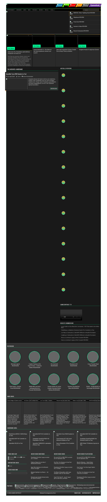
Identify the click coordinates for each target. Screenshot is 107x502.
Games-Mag (18, 487)
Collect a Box (69, 488)
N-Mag (17, 488)
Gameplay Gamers (26, 487)
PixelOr (61, 487)
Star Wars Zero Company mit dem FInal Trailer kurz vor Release (62, 462)
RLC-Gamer (52, 488)
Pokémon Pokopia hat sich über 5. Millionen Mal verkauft (38, 462)
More (24, 10)
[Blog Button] (70, 486)
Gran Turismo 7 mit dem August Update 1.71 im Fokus (86, 467)
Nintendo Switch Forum (76, 487)
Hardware (18, 10)
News (29, 10)
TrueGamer (67, 487)
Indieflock (22, 488)
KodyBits (28, 488)
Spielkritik (85, 487)
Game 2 (34, 487)
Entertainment (10, 10)
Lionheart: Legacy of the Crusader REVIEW (77, 337)
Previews (34, 10)
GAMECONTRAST (16, 493)
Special (46, 10)
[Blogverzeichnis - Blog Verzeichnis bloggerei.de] (28, 485)
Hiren (54, 493)
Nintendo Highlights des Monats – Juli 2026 (39, 472)
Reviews (41, 10)
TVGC (46, 488)
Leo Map (63, 332)
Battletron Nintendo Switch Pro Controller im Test (81, 330)
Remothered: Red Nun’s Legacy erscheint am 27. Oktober (40, 457)
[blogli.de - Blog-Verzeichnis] (58, 485)
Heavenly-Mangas (47, 487)
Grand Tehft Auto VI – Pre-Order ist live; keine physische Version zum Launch (42, 51)
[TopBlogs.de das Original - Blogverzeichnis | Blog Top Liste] (50, 486)
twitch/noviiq (41, 488)
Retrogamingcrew (88, 488)
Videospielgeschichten (94, 487)
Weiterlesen (54, 88)
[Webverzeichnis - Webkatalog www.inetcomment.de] (80, 485)
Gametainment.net (78, 488)
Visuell (52, 10)
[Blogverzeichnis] (46, 485)
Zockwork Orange (61, 488)
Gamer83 (39, 487)
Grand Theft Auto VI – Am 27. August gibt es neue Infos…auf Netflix (62, 477)
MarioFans (55, 487)
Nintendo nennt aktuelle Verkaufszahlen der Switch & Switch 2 (40, 477)
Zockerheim (34, 488)
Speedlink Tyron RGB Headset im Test (16, 74)
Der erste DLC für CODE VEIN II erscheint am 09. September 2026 (63, 457)
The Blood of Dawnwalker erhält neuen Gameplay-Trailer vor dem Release (62, 472)
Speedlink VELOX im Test (15, 443)
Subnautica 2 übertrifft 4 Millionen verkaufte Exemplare (81, 332)
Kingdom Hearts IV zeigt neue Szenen (89, 49)
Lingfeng (63, 335)
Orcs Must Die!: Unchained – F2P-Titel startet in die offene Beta (80, 327)
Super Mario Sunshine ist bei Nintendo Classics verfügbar (39, 467)
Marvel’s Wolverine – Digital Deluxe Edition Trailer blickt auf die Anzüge (85, 462)
